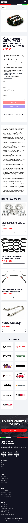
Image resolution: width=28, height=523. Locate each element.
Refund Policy (4, 482)
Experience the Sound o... (6, 498)
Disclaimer (3, 484)
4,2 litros (6, 90)
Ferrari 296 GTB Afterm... (6, 490)
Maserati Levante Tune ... (6, 494)
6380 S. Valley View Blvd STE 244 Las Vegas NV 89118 (6, 511)
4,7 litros (12, 90)
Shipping (4, 51)
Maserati (3, 466)
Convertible (11, 84)
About (2, 464)
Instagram (14, 520)
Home (2, 462)
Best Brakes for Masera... (6, 492)
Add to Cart (14, 102)
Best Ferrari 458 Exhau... (6, 496)
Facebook (8, 520)
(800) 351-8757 (4, 506)
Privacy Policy (4, 476)
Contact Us (3, 470)
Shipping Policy (4, 480)
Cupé (5, 84)
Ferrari (2, 468)
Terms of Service (4, 478)
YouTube (20, 520)
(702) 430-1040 (4, 504)
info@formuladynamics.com (7, 508)
